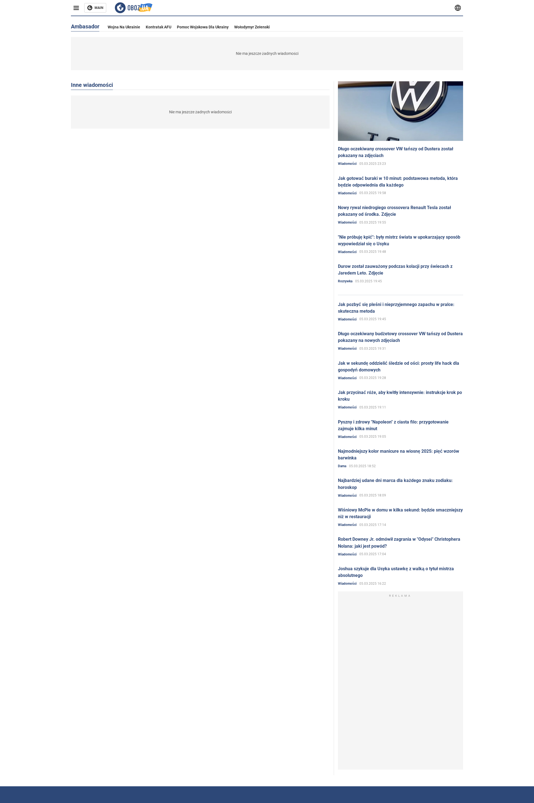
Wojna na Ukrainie (124, 27)
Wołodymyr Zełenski (252, 27)
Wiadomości (347, 164)
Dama (342, 466)
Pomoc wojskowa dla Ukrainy (203, 27)
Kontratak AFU (158, 27)
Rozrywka (345, 281)
